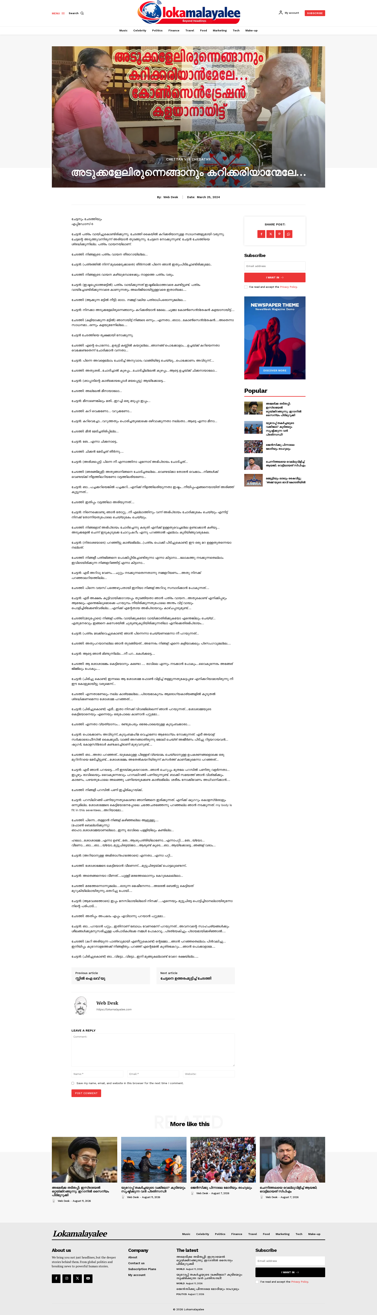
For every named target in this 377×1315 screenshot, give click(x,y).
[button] (77, 13)
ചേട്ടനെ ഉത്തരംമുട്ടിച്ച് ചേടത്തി (185, 978)
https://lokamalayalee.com (113, 1009)
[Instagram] (66, 1278)
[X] (270, 234)
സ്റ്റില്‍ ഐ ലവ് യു (90, 978)
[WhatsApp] (288, 234)
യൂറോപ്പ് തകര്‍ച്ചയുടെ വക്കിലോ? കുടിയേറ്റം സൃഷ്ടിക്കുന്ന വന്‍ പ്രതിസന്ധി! (280, 428)
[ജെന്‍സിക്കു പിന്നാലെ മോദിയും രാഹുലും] (253, 446)
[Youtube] (88, 1278)
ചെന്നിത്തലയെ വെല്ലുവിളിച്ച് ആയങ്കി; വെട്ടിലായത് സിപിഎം (286, 463)
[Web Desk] (80, 1005)
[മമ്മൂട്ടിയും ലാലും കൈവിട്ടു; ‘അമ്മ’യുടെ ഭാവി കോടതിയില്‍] (253, 480)
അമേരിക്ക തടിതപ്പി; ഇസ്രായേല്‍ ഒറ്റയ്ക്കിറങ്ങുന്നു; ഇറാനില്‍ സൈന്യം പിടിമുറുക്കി (283, 409)
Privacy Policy (288, 286)
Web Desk (170, 197)
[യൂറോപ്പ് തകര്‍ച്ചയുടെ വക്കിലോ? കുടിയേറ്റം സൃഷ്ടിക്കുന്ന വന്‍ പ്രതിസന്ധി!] (253, 427)
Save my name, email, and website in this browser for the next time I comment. (130, 1083)
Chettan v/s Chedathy (188, 159)
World (180, 1269)
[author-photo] (54, 1201)
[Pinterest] (279, 234)
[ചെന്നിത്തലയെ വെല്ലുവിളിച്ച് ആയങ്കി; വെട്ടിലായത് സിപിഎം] (253, 463)
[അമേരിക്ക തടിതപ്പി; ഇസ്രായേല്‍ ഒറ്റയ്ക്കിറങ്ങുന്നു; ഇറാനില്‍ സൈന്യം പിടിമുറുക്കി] (253, 408)
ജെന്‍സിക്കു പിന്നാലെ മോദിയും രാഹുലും (280, 446)
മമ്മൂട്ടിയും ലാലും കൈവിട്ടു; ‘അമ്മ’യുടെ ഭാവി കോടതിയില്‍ (286, 480)
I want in (272, 277)
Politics (181, 1294)
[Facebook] (261, 234)
